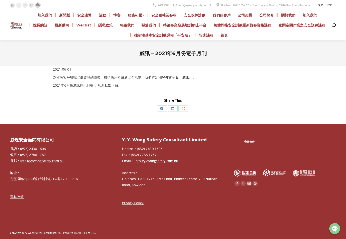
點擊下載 (111, 85)
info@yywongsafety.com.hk (195, 5)
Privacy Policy (133, 203)
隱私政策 (17, 196)
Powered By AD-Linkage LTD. (79, 233)
